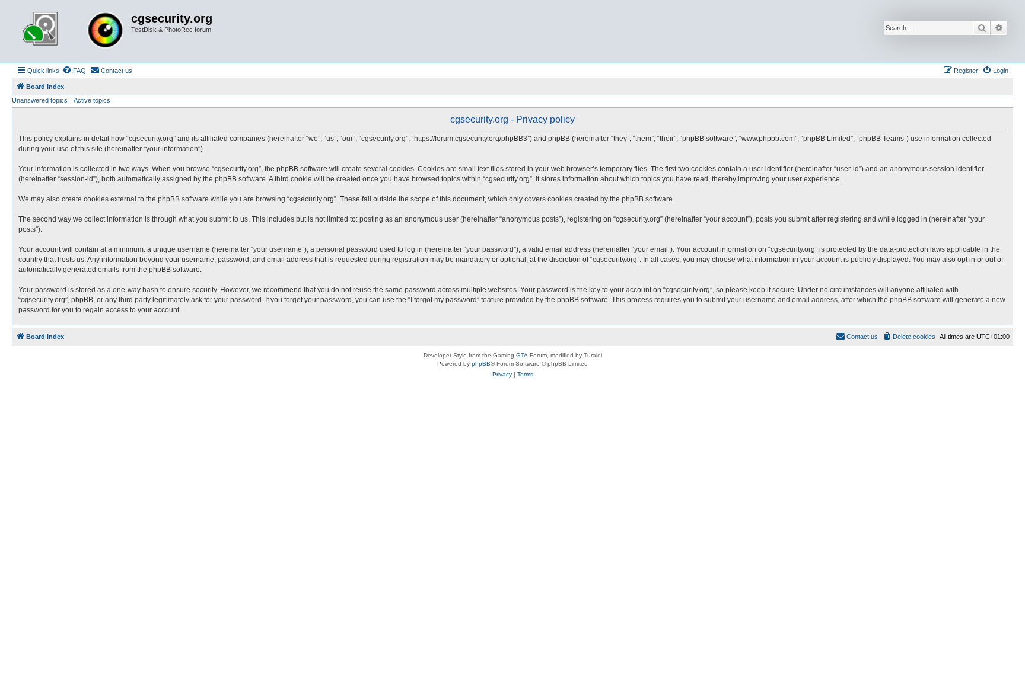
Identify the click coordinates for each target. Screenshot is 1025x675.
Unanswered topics (40, 100)
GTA (522, 355)
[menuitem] (74, 70)
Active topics (92, 100)
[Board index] (73, 31)
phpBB (481, 363)
